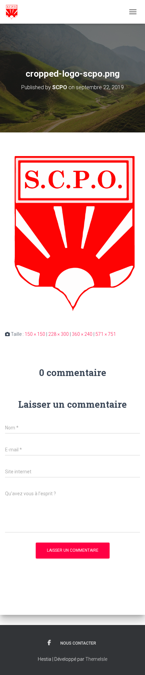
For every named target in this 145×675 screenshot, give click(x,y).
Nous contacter (78, 643)
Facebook (49, 643)
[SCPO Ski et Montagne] (14, 11)
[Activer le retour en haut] (131, 661)
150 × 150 (35, 334)
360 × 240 (82, 334)
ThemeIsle (96, 659)
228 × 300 (58, 334)
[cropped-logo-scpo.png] (72, 231)
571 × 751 (105, 334)
